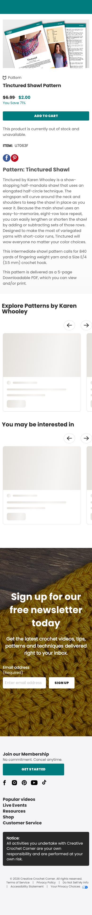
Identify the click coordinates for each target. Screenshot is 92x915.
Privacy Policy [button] (46, 883)
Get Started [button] (33, 769)
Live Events (15, 805)
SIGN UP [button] (61, 682)
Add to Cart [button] (46, 115)
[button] (6, 158)
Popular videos (19, 799)
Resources (14, 811)
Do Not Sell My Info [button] (75, 883)
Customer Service (22, 823)
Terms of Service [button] (17, 883)
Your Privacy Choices (65, 887)
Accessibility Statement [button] (27, 887)
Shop (8, 817)
